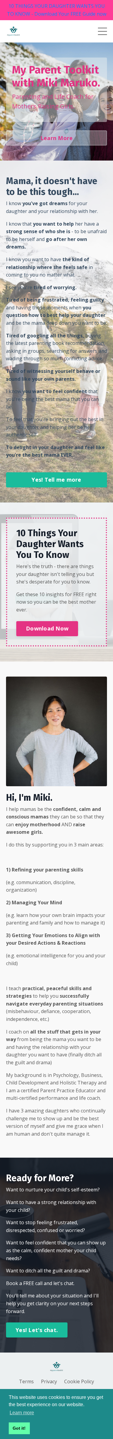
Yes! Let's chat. (37, 1330)
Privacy (49, 1381)
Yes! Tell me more (56, 479)
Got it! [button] (19, 1428)
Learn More (56, 138)
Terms (26, 1381)
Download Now (47, 628)
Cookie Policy (79, 1381)
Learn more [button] (22, 1412)
